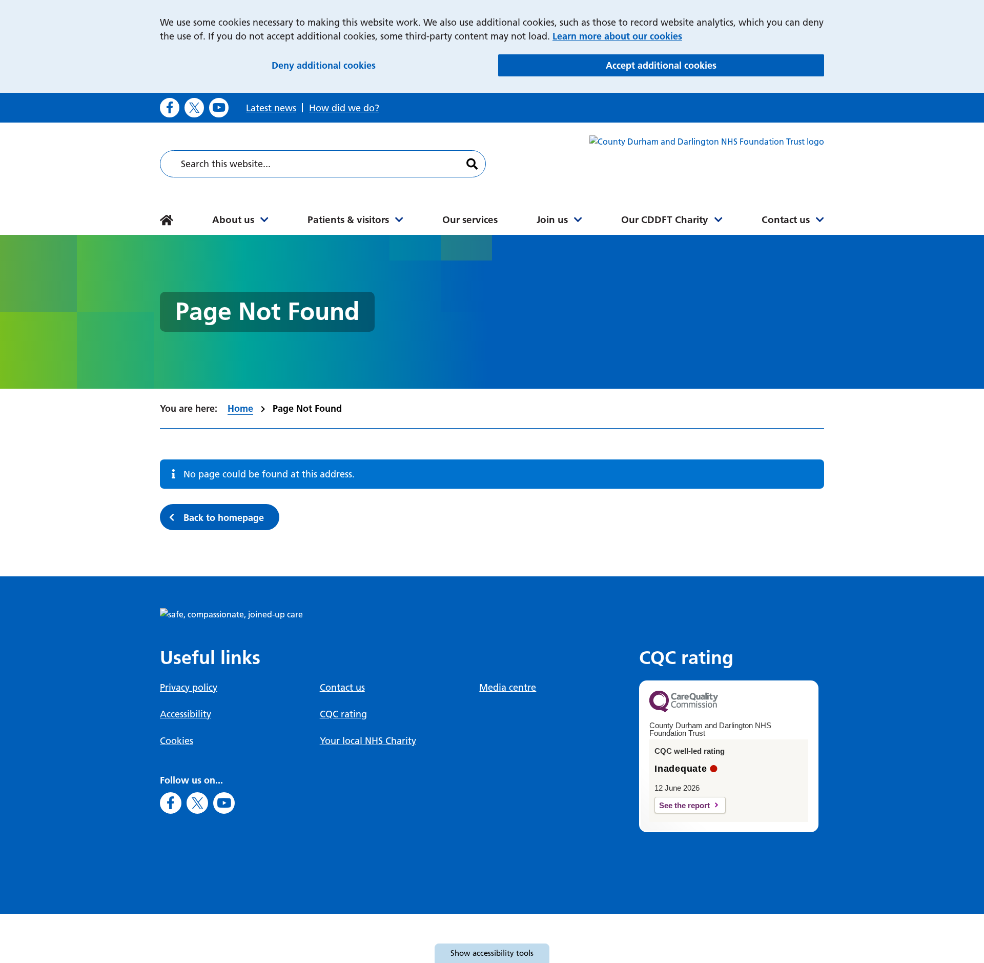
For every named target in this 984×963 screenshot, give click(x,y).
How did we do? (344, 108)
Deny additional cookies (379, 65)
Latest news (271, 108)
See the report (684, 805)
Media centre (507, 687)
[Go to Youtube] (219, 107)
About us (233, 220)
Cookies (176, 741)
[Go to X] (194, 107)
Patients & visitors (348, 220)
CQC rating (343, 714)
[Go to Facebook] (169, 107)
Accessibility (185, 714)
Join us (552, 220)
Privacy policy (188, 687)
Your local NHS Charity (368, 741)
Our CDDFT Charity (664, 220)
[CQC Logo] (683, 710)
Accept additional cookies (715, 65)
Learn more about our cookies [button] (617, 36)
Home (240, 408)
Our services (470, 220)
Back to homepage (223, 518)
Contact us (786, 220)
